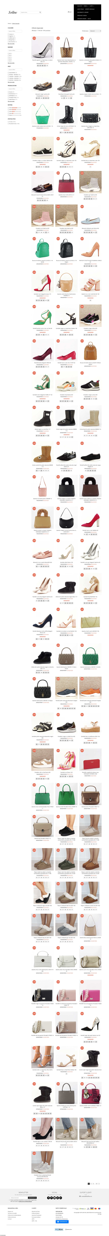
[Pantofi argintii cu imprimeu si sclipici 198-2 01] (42, 47)
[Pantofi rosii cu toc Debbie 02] (90, 517)
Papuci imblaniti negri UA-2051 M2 (42, 905)
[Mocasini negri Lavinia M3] (42, 81)
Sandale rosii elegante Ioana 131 (42, 294)
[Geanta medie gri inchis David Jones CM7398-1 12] (66, 1093)
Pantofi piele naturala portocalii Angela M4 (90, 701)
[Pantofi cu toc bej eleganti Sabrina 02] (42, 584)
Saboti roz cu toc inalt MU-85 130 (90, 294)
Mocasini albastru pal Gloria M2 (90, 228)
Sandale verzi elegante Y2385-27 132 (42, 395)
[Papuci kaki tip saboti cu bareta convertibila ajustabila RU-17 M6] (42, 859)
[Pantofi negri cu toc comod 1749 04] (42, 1129)
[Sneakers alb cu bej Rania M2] (42, 760)
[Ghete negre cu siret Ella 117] (42, 416)
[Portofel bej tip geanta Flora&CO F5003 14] (66, 1022)
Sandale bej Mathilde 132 (90, 596)
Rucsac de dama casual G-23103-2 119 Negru (66, 261)
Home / (10, 23)
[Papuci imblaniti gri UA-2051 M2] (66, 925)
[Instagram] (60, 1197)
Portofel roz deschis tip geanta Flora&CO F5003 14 (66, 1004)
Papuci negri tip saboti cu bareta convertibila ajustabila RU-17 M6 (66, 839)
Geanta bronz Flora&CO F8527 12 (90, 806)
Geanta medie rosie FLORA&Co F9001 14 (90, 1105)
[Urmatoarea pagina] (99, 1184)
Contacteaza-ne (63, 1221)
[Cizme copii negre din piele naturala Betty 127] (42, 1093)
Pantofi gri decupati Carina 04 (66, 94)
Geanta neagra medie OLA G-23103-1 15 (90, 94)
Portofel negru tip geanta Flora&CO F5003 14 (42, 1004)
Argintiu (11, 36)
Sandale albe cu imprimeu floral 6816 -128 (42, 1070)
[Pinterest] (51, 1197)
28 (10, 59)
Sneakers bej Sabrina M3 (66, 228)
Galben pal (11, 38)
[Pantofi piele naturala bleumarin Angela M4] (66, 688)
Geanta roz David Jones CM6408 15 (42, 498)
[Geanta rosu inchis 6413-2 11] (66, 182)
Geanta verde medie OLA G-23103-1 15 (42, 126)
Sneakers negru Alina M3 (90, 328)
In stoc (10, 121)
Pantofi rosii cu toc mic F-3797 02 (66, 362)
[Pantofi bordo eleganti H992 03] (42, 350)
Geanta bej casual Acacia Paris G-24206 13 (90, 938)
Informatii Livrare (82, 12)
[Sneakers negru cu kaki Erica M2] (66, 724)
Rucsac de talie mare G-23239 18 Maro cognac (90, 363)
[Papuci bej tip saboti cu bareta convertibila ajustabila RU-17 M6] (90, 826)
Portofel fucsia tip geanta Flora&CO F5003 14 (90, 1004)
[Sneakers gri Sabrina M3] (90, 182)
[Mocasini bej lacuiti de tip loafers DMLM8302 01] (90, 1129)
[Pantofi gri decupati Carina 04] (66, 81)
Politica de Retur (35, 1213)
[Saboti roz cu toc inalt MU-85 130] (90, 281)
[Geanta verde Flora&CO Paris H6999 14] (66, 794)
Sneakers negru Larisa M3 (90, 395)
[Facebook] (48, 1197)
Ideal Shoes (12, 99)
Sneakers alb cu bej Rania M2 (42, 772)
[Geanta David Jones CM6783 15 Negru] (42, 688)
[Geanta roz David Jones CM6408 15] (42, 486)
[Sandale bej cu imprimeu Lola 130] (90, 148)
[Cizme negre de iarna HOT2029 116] (66, 113)
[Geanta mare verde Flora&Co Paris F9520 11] (42, 794)
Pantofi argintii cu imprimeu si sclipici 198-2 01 (42, 60)
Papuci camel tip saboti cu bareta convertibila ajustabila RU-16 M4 (90, 872)
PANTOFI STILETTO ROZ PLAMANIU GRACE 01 (90, 261)
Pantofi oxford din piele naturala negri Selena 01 (66, 465)
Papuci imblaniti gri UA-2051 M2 (66, 937)
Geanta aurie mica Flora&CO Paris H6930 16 (90, 970)
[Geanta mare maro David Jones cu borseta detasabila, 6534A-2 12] (66, 47)
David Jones (12, 93)
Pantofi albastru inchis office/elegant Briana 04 (42, 631)
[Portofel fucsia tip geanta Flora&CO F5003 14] (90, 991)
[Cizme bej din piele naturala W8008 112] (90, 416)
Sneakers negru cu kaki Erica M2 (66, 736)
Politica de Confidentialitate (25, 1201)
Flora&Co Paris (12, 97)
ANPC (33, 1219)
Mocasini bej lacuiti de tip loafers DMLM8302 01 (90, 1142)
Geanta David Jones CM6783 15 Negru (42, 700)
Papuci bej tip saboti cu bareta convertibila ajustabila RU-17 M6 (90, 839)
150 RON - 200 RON (13, 78)
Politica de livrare (12, 1217)
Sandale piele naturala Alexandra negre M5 (42, 737)
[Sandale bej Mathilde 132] (90, 584)
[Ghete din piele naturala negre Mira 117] (66, 584)
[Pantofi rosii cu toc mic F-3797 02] (66, 350)
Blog (89, 18)
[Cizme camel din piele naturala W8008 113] (42, 452)
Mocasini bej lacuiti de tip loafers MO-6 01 (66, 1142)
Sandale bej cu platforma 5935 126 (90, 736)
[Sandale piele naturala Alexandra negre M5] (42, 724)
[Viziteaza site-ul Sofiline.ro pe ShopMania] (59, 1229)
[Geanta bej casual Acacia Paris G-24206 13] (90, 925)
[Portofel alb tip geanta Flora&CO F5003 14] (42, 1022)
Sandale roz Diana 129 (66, 772)
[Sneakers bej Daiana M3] (66, 382)
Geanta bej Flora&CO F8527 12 (42, 838)
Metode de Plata (36, 1211)
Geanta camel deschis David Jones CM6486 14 (66, 294)
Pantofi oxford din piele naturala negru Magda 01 (90, 465)
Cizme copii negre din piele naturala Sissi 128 (90, 1070)
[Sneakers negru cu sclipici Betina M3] (42, 148)
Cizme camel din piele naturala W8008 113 (42, 465)
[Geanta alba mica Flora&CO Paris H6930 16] (66, 957)
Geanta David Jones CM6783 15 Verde (90, 667)
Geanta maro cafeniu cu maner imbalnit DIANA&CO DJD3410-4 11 (90, 499)
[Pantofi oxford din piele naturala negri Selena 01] (66, 452)
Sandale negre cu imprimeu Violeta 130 (66, 328)
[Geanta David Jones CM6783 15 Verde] (90, 654)
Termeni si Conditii (12, 1213)
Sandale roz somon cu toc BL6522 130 (66, 631)
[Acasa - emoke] (13, 12)
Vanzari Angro (81, 18)
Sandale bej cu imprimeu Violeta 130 (66, 1070)
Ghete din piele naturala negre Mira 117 (66, 596)
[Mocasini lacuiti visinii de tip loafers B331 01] (42, 182)
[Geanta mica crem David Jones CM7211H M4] (42, 957)
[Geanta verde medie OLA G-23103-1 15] (42, 113)
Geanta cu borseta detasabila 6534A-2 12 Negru (90, 60)
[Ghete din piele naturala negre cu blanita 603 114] (42, 654)
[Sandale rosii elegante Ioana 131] (42, 281)
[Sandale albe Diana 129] (66, 550)
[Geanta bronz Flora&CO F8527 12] (90, 794)
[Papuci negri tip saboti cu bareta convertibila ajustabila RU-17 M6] (66, 826)
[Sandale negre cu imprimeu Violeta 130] (66, 316)
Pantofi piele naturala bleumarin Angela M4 (66, 701)
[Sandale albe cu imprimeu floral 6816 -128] (42, 1057)
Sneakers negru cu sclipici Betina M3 (42, 160)
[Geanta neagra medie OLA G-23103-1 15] (90, 81)
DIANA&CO (12, 95)
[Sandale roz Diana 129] (66, 760)
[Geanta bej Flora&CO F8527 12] (42, 826)
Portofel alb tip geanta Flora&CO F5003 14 (42, 1035)
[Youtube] (54, 1197)
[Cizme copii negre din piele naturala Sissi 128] (90, 1057)
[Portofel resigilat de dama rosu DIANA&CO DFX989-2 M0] (90, 760)
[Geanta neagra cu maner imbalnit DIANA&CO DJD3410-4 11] (66, 486)
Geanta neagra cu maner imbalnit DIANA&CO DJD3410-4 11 (66, 499)
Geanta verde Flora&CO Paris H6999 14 (66, 806)
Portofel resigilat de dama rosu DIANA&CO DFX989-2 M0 (90, 773)
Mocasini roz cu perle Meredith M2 (42, 562)
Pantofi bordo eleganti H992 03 (42, 362)
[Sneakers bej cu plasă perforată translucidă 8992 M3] (42, 1162)
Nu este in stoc (12, 123)
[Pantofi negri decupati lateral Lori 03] (90, 1022)
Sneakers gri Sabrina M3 (90, 195)
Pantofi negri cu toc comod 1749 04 (42, 1141)
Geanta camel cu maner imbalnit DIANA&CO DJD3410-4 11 (42, 531)
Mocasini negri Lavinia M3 (42, 94)
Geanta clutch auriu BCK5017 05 (90, 631)
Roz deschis (12, 41)
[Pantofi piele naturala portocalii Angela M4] (90, 688)
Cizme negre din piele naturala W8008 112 (66, 429)
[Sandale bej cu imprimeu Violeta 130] (66, 1057)
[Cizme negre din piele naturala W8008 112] (66, 416)
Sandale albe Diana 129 (66, 562)
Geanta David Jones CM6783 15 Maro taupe (66, 667)
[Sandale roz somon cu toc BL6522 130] (66, 618)
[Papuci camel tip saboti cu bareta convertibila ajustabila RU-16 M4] (90, 859)
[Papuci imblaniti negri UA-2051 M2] (42, 893)
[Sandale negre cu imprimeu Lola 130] (66, 148)
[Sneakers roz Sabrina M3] (42, 215)
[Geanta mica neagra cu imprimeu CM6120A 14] (90, 113)
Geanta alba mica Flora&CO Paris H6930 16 (66, 970)
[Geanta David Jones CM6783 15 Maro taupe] (66, 654)
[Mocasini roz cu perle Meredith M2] (42, 550)
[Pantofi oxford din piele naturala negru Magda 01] (90, 452)
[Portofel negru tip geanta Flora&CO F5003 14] (42, 991)
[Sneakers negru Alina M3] (90, 316)
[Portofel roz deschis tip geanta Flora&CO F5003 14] (66, 991)
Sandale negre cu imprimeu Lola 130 (66, 160)
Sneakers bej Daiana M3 (66, 395)
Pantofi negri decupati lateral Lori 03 (90, 1035)
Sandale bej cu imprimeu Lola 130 (90, 160)
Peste (10, 107)
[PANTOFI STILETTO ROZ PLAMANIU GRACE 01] (90, 248)
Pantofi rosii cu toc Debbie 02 (90, 530)
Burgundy (11, 39)
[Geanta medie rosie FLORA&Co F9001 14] (90, 1093)
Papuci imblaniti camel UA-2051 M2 (90, 905)
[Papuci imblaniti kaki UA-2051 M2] (66, 893)
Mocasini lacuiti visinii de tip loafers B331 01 (42, 195)
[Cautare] (40, 12)
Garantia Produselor (36, 1215)
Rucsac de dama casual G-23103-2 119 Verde (42, 261)
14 (96, 1183)
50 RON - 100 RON (13, 74)
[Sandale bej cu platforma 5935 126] (90, 724)
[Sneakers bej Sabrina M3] (66, 215)
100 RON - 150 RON (13, 76)
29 (10, 61)
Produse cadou (82, 15)
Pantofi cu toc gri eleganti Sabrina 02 (90, 562)
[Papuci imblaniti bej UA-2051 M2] (42, 925)
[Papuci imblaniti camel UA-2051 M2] (90, 893)
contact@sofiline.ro (86, 1196)
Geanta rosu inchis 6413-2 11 (66, 195)
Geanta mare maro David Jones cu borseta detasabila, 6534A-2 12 (66, 60)
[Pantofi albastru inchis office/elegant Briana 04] (42, 618)
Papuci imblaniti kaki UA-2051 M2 (66, 905)
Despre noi (10, 1211)
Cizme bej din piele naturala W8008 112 (90, 429)
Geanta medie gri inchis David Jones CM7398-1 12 (66, 1106)
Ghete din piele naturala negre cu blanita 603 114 (42, 667)
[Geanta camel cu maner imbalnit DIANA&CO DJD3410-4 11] (42, 517)
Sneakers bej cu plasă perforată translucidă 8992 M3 (42, 1175)
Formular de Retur (36, 1217)
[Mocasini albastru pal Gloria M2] (90, 215)
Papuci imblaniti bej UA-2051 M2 (42, 937)
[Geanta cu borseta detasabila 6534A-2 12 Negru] (90, 47)
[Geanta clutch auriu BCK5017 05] (90, 618)
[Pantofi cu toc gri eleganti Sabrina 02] (90, 550)
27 (10, 57)
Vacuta (11, 34)
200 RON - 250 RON (13, 80)
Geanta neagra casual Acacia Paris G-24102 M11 (66, 531)
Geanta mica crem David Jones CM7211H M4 (42, 970)
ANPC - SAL (34, 1221)
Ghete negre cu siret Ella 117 (42, 429)
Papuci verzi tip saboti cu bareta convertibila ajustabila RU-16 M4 (66, 872)
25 (10, 53)
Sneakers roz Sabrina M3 (42, 228)
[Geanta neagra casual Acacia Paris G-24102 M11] (66, 517)
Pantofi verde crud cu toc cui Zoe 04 (42, 328)
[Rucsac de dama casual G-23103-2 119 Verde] (42, 248)
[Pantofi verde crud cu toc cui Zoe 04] (42, 316)
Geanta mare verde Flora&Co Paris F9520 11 (42, 807)
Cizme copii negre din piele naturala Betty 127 (42, 1106)
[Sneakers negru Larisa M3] (90, 382)
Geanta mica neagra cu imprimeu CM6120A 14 (90, 126)
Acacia (10, 92)
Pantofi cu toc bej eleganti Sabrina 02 (42, 596)
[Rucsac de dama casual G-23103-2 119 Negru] (66, 248)
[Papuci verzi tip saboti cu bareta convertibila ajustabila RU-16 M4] (66, 859)
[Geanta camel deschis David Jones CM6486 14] (66, 281)
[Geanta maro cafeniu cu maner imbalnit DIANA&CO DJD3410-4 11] (90, 486)
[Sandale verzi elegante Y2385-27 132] (42, 382)
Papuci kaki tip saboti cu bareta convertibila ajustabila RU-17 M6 (42, 872)
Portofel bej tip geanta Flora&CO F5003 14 (66, 1035)
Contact (10, 1219)
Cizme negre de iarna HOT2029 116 (66, 126)
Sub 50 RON (12, 72)
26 (10, 55)
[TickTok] (57, 1197)
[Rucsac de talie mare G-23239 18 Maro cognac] (90, 350)
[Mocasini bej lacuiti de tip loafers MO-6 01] (66, 1129)
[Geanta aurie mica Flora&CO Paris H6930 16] (90, 957)
